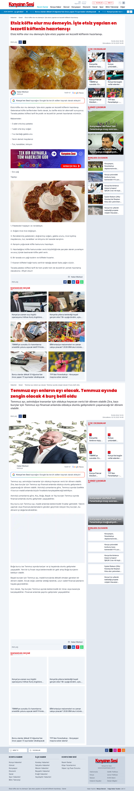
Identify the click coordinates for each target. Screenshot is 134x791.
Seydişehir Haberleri (43, 777)
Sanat (94, 7)
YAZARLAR (99, 3)
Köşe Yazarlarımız (69, 765)
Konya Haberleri (15, 762)
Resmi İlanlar (67, 762)
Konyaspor (76, 7)
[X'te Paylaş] (24, 42)
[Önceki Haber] (128, 11)
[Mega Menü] (123, 2)
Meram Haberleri (41, 768)
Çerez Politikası (112, 775)
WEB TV (110, 3)
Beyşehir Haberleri (42, 771)
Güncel (66, 7)
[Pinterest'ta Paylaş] (77, 282)
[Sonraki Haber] (131, 11)
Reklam (92, 778)
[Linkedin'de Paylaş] (73, 282)
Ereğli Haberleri (41, 774)
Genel (21, 17)
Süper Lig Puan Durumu (71, 768)
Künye (92, 775)
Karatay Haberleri (42, 762)
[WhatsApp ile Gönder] (81, 282)
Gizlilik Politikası (112, 772)
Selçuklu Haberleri (42, 765)
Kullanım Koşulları (95, 781)
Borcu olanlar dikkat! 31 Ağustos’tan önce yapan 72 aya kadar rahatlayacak (49, 12)
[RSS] (123, 750)
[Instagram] (115, 750)
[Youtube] (119, 750)
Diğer (122, 7)
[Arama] (120, 2)
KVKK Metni (111, 778)
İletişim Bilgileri (112, 781)
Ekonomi (86, 7)
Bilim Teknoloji (112, 7)
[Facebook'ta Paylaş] (20, 42)
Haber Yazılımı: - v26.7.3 (106, 789)
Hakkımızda (94, 772)
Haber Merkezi (22, 93)
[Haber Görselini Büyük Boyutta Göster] (47, 67)
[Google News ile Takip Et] (78, 93)
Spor (101, 7)
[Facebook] (106, 750)
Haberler (14, 17)
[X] (111, 750)
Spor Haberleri (14, 777)
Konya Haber (55, 7)
